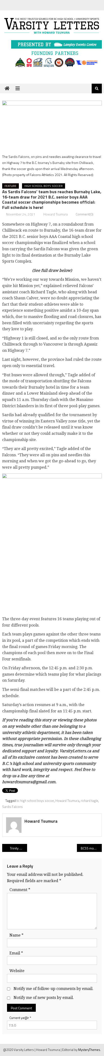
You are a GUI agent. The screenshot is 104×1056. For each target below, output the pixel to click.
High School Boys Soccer (43, 186)
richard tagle (89, 800)
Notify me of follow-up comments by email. (53, 988)
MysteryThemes (89, 1049)
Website (16, 970)
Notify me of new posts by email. (44, 997)
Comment (19, 889)
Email (16, 953)
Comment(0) (84, 214)
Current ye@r (20, 1017)
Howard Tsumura (55, 214)
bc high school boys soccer (35, 800)
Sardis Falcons (12, 806)
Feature (10, 186)
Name (16, 935)
